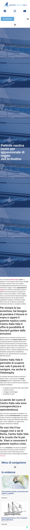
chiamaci (2, 456)
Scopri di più (4, 497)
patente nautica (14, 279)
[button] (27, 19)
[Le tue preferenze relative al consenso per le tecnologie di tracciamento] (27, 527)
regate (2, 290)
